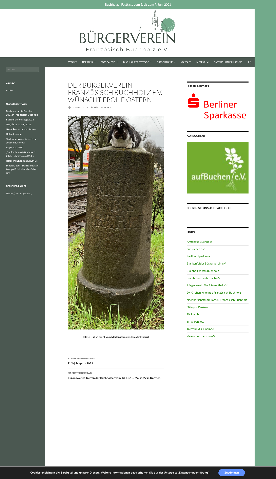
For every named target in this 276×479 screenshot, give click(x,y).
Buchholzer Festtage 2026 (20, 119)
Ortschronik (165, 62)
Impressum (202, 62)
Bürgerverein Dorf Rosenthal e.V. (207, 285)
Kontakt (186, 62)
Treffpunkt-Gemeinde (200, 328)
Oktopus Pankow (197, 307)
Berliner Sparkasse (198, 256)
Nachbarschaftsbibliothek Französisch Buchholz (217, 299)
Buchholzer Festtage (136, 62)
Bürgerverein (103, 107)
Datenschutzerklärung (228, 62)
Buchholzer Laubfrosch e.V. (204, 278)
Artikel (9, 90)
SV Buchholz (194, 314)
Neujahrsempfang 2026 (18, 124)
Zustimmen (231, 473)
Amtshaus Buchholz (199, 241)
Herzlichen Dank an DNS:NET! (22, 160)
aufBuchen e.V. (196, 249)
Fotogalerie (108, 62)
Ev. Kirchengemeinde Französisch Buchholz (214, 292)
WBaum (72, 62)
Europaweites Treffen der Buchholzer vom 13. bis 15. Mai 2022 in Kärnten (114, 375)
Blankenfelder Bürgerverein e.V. (206, 263)
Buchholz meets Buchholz (203, 270)
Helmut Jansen (14, 134)
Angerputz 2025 (14, 147)
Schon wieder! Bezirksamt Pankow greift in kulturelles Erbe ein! (22, 169)
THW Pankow (195, 321)
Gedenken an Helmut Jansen (21, 129)
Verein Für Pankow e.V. (201, 336)
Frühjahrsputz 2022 (81, 361)
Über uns (87, 62)
